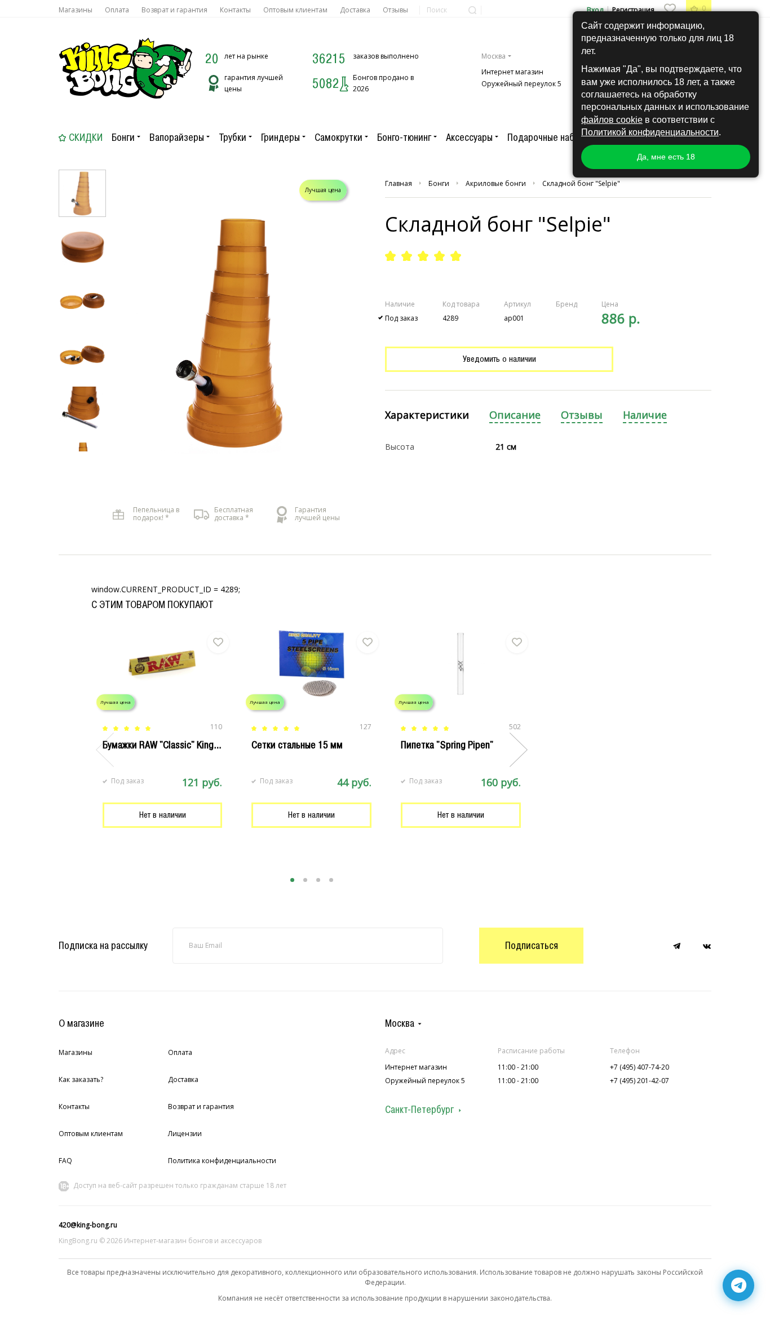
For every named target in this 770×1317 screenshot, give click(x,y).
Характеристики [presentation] (427, 415)
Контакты (235, 10)
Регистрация (633, 10)
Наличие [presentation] (645, 415)
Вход (595, 10)
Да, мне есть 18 (666, 156)
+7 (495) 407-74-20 (639, 1067)
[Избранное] (669, 8)
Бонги (123, 137)
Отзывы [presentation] (582, 415)
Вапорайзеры (176, 137)
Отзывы (395, 10)
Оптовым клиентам (295, 10)
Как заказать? (81, 1079)
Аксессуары (469, 137)
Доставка (355, 10)
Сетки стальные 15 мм (297, 745)
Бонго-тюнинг (404, 137)
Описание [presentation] (515, 415)
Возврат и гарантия (174, 10)
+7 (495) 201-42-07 (639, 1080)
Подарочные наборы (548, 137)
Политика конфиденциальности (222, 1160)
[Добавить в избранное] (218, 642)
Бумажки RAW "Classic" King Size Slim (178, 745)
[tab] (427, 416)
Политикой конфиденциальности (650, 132)
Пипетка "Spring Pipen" (447, 745)
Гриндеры (280, 137)
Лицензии (185, 1133)
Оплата (117, 10)
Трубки (232, 137)
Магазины (75, 10)
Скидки (86, 137)
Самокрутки (338, 137)
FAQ (65, 1160)
